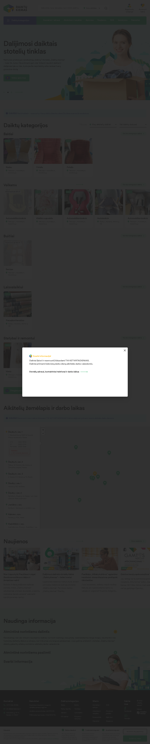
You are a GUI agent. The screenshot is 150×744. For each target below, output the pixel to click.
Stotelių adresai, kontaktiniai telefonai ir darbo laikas (54, 371)
